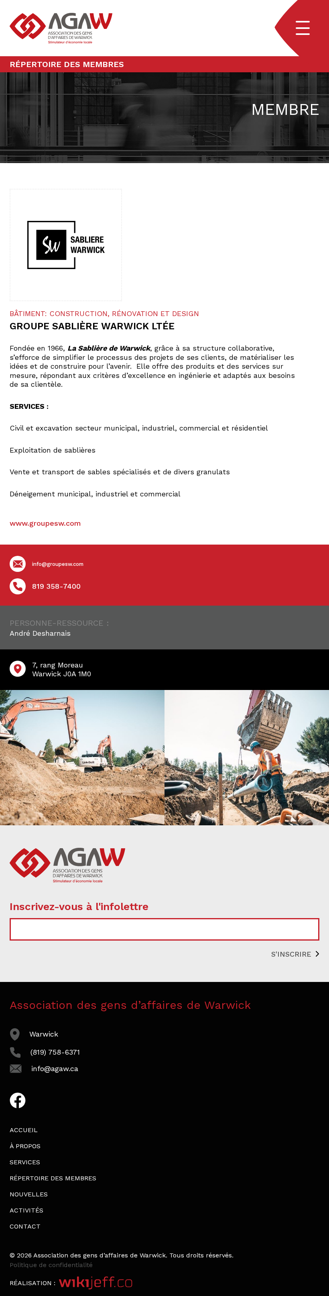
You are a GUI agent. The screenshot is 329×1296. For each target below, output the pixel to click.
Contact (25, 1226)
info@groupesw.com (57, 564)
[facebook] (18, 1104)
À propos (25, 1146)
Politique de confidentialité (51, 1265)
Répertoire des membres (67, 64)
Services (25, 1162)
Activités (26, 1210)
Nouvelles (29, 1194)
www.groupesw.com (45, 523)
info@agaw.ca (54, 1068)
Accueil (24, 1130)
